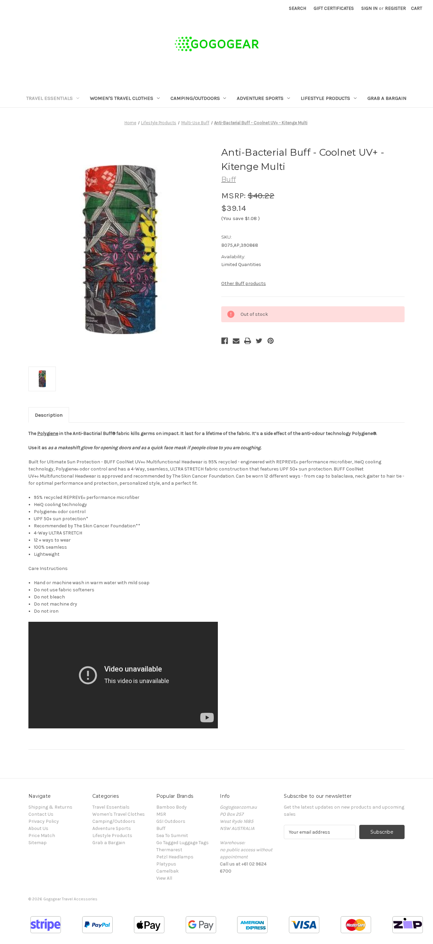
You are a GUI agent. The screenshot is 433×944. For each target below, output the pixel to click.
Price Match (41, 835)
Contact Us (40, 814)
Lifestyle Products (325, 98)
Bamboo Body (171, 807)
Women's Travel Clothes (121, 98)
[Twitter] (259, 341)
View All (164, 878)
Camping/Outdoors (195, 98)
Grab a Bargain (387, 98)
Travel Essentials (49, 98)
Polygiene (47, 433)
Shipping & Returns (50, 807)
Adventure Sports (260, 98)
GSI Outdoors (170, 821)
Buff (160, 828)
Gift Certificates (334, 8)
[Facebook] (224, 341)
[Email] (236, 341)
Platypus (166, 864)
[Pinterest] (270, 341)
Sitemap (37, 843)
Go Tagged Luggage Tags (182, 843)
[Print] (247, 341)
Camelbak (167, 871)
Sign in (369, 8)
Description (49, 415)
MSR (161, 814)
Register (395, 8)
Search (297, 8)
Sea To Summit (172, 835)
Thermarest (169, 850)
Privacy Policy (43, 821)
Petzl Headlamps (174, 857)
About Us (38, 828)
